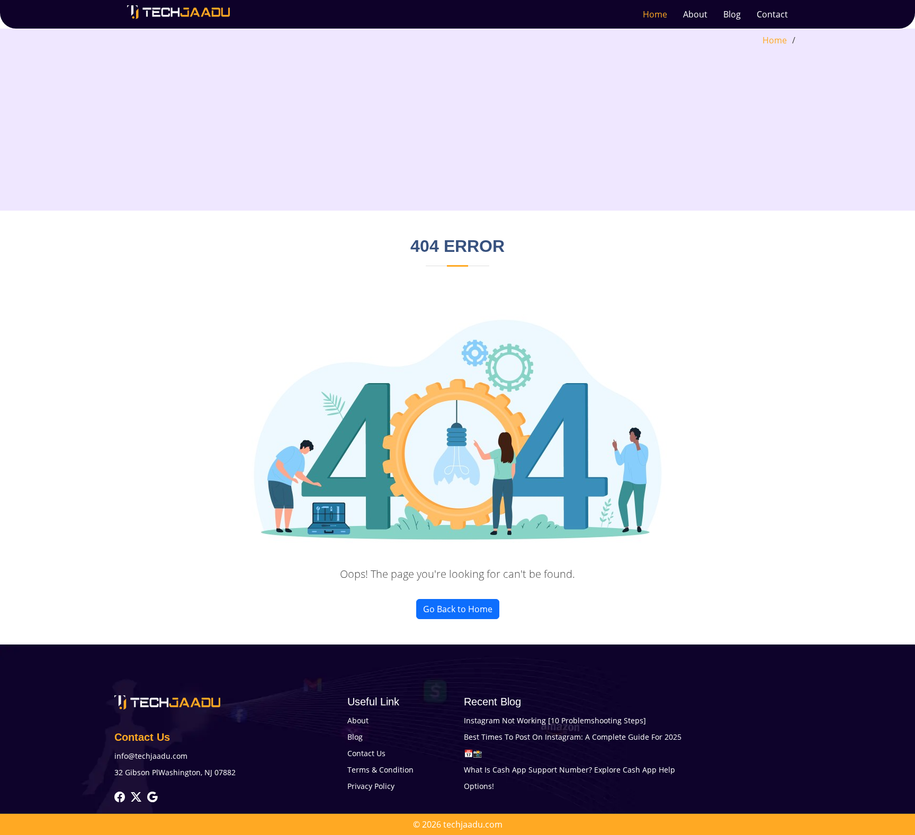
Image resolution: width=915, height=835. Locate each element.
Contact (772, 14)
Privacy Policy (370, 786)
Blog (732, 14)
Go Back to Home (457, 609)
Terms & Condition (380, 770)
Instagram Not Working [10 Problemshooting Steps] (555, 720)
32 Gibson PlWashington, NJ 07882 (175, 772)
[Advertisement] (457, 126)
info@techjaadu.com (150, 756)
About (695, 14)
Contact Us (366, 753)
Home (655, 14)
